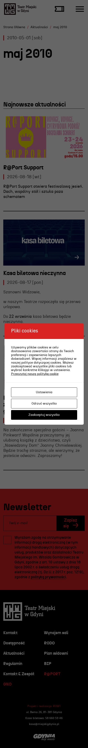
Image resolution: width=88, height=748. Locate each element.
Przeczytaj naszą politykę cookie (35, 374)
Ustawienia (44, 392)
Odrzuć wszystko (44, 403)
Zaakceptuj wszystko (44, 414)
